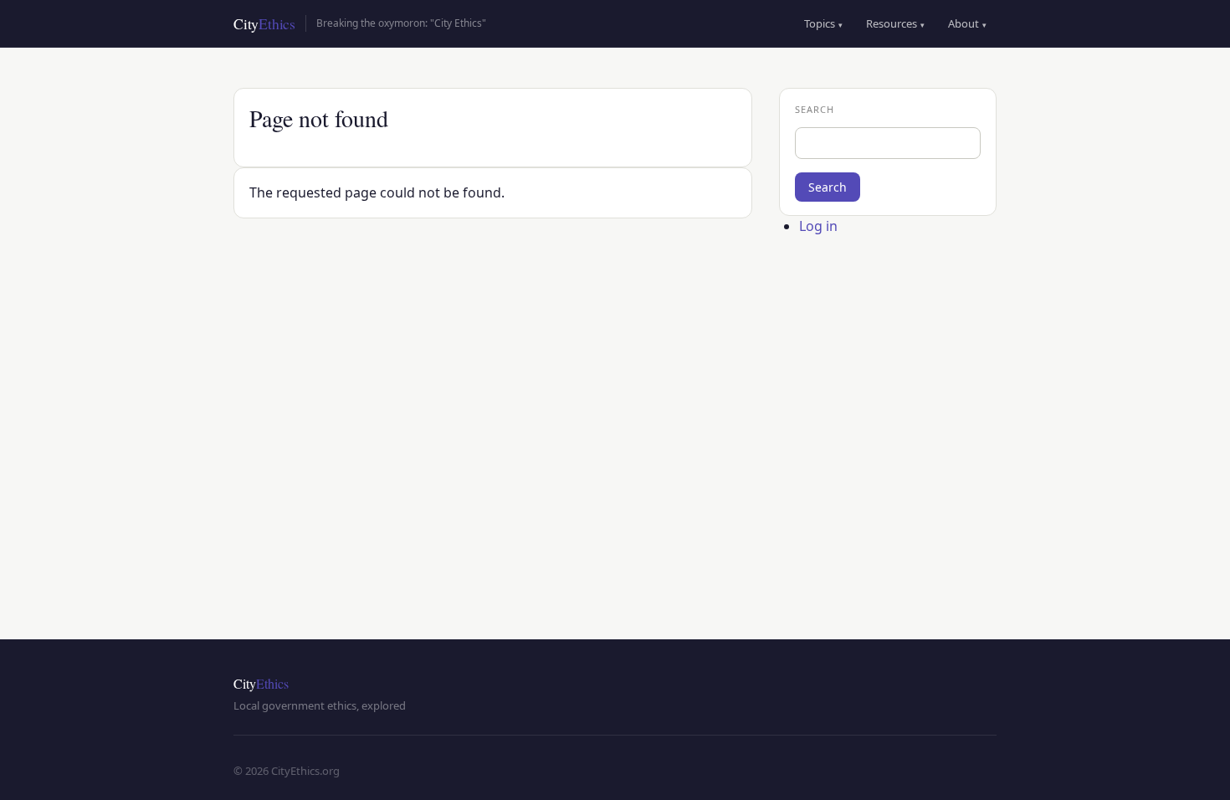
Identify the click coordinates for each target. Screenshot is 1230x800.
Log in (818, 226)
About (967, 23)
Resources (895, 23)
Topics (823, 23)
